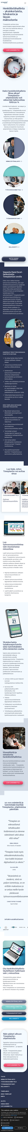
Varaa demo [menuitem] (5, 1104)
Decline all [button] (20, 1128)
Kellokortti (13, 247)
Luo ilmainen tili (13, 50)
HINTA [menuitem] (3, 1096)
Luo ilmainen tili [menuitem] (6, 1106)
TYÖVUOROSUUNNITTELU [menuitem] (9, 1081)
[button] (14, 1125)
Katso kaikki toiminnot (13, 259)
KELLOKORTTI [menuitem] (5, 1086)
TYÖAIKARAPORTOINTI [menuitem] (8, 1084)
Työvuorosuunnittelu (13, 190)
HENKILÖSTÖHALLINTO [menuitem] (8, 1079)
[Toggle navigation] (25, 3)
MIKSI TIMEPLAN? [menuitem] (6, 1094)
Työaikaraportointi (13, 218)
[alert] (14, 1120)
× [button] (26, 1109)
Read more (14, 1115)
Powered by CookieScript (7, 1130)
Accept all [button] (7, 1128)
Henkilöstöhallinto (13, 161)
